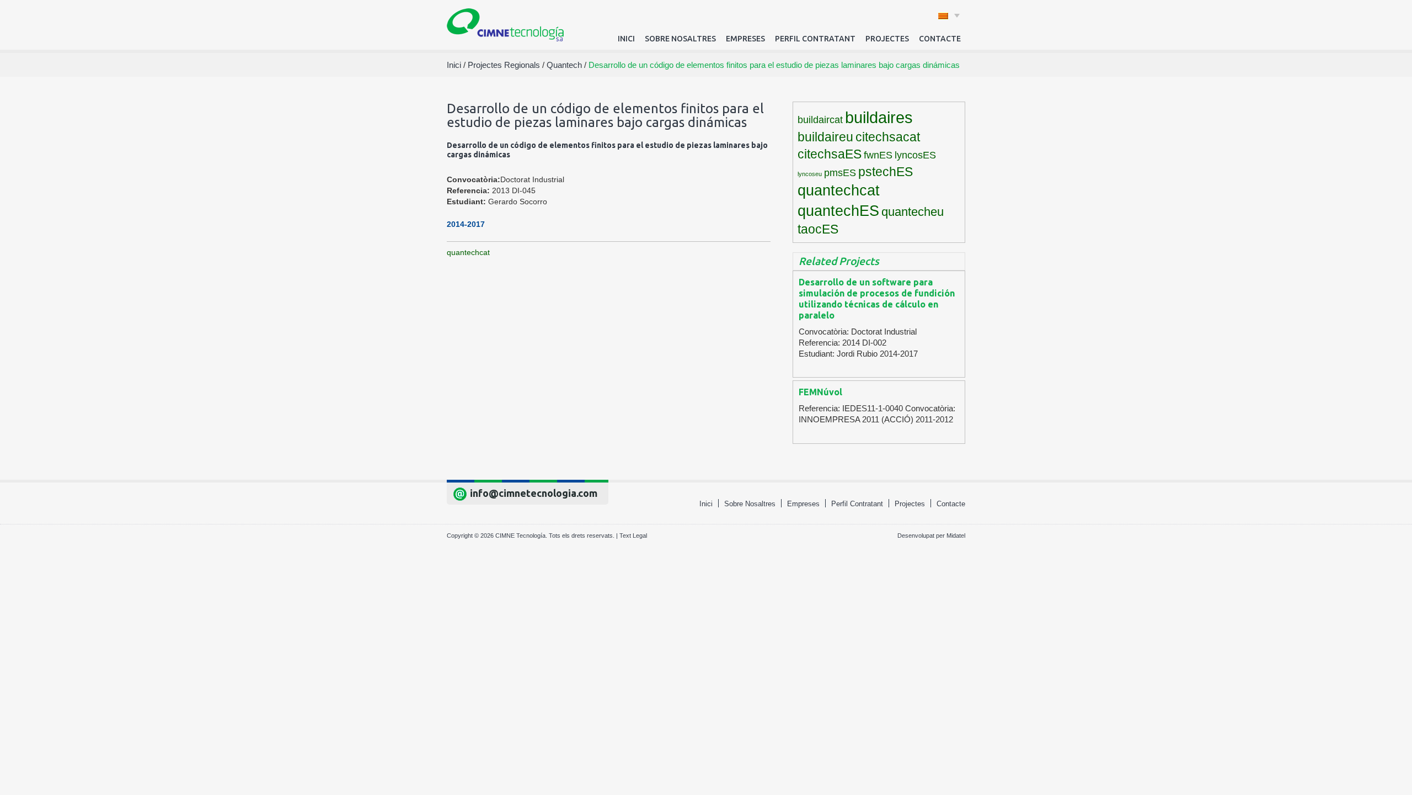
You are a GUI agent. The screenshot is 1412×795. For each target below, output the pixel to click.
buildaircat (820, 119)
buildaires (879, 117)
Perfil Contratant (815, 38)
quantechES (838, 211)
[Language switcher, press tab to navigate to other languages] (949, 15)
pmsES (840, 172)
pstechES (885, 172)
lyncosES (915, 155)
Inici (626, 38)
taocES (818, 229)
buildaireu (825, 137)
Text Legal (633, 535)
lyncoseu (810, 174)
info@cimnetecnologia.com (533, 493)
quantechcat (468, 252)
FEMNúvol (820, 392)
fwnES (878, 155)
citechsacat (887, 137)
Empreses (745, 38)
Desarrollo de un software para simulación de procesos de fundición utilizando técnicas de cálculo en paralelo (877, 298)
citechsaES (830, 154)
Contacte (940, 38)
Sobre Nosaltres (680, 38)
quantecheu (912, 212)
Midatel (955, 535)
